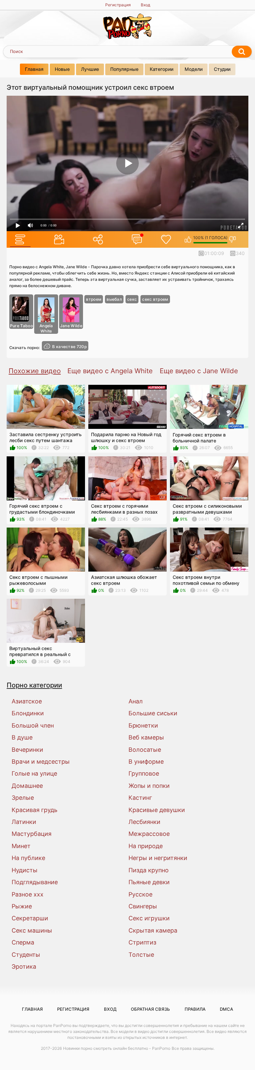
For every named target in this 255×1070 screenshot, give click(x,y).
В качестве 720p (69, 346)
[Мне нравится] (188, 239)
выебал (114, 299)
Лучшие (90, 69)
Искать (242, 52)
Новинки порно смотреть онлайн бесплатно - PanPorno (116, 1048)
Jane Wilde (71, 325)
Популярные (124, 69)
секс (132, 299)
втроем (93, 299)
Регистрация (118, 4)
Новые (62, 69)
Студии (222, 69)
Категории (161, 69)
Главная (34, 69)
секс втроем (155, 299)
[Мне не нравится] (232, 239)
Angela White (46, 328)
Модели (194, 69)
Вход (145, 4)
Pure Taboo (21, 325)
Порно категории (34, 685)
